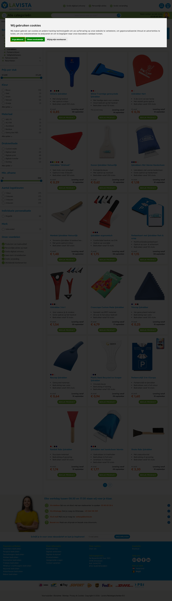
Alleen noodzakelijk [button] (35, 39)
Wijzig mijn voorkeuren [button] (56, 39)
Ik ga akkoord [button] (17, 39)
